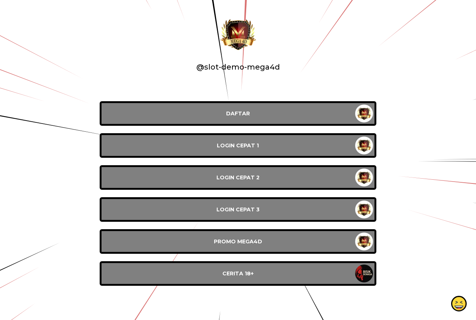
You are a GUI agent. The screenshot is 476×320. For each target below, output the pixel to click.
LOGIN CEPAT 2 (238, 177)
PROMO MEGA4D (238, 241)
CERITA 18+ (238, 273)
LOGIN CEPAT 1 (238, 145)
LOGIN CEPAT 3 (238, 209)
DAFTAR (238, 113)
